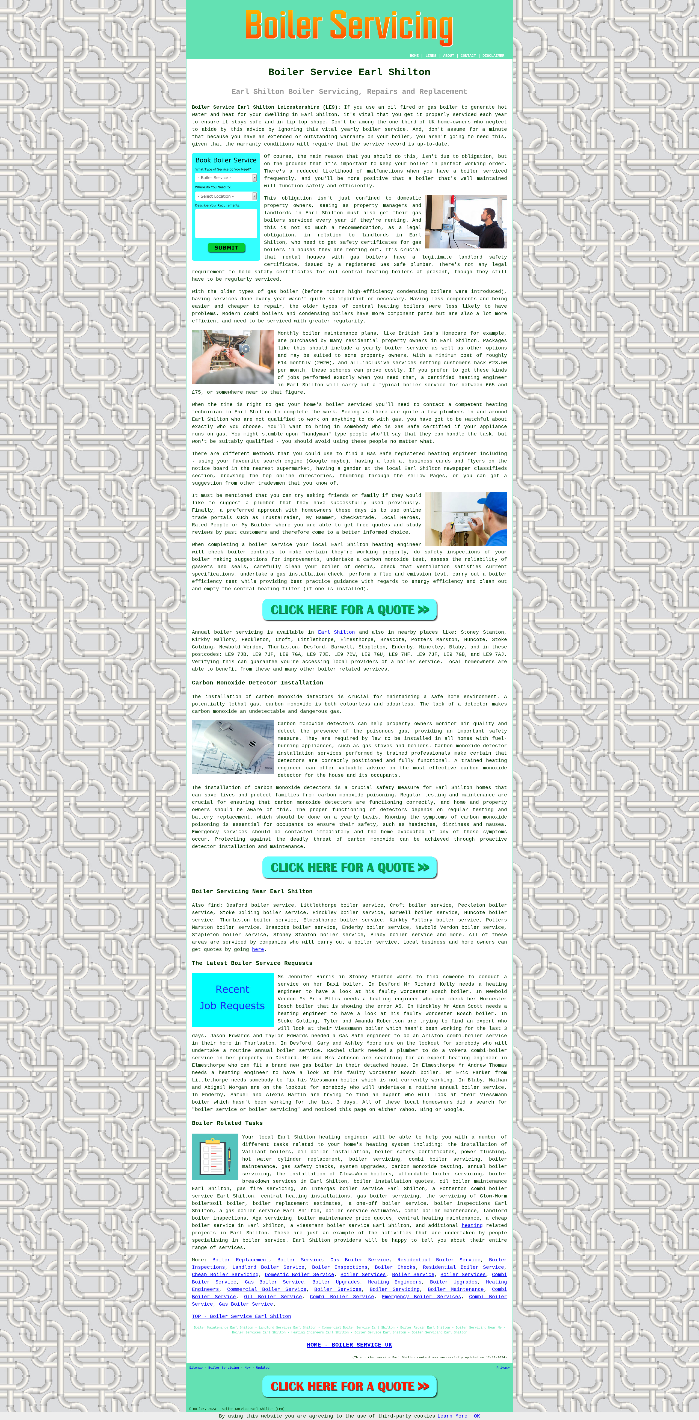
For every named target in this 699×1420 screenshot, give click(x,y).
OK (477, 1416)
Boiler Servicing (395, 1289)
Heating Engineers (395, 1282)
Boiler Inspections (340, 1267)
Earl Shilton (336, 632)
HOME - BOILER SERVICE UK (349, 1345)
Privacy (503, 1368)
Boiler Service (299, 1260)
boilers (441, 291)
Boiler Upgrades (336, 1282)
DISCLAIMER (493, 56)
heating (472, 1225)
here (258, 949)
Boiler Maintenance (456, 1289)
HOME (414, 56)
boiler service (384, 129)
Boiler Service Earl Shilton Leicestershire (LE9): (266, 107)
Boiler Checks (395, 1267)
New (247, 1368)
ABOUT (448, 56)
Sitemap (196, 1368)
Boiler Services (363, 1274)
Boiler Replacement (240, 1260)
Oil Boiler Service (273, 1297)
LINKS (430, 56)
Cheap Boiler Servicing (225, 1274)
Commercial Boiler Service (266, 1289)
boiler (449, 107)
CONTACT (468, 56)
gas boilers (368, 257)
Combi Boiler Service (342, 1297)
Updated (262, 1368)
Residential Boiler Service (439, 1260)
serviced (495, 171)
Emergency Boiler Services (421, 1297)
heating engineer (482, 377)
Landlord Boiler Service (268, 1267)
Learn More (452, 1416)
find (214, 905)
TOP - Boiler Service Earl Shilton (241, 1316)
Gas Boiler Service (359, 1260)
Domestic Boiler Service (299, 1274)
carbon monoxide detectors (294, 696)
